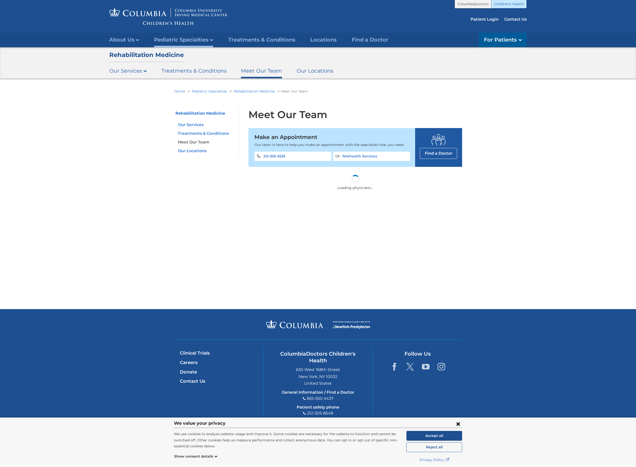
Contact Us (515, 19)
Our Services (190, 124)
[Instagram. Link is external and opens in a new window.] (441, 367)
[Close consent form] (458, 424)
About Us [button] (121, 40)
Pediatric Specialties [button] (181, 40)
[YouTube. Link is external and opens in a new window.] (426, 367)
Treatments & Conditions (261, 40)
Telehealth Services (359, 156)
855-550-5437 (320, 398)
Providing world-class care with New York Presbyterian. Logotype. (351, 325)
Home (179, 91)
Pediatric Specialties (209, 91)
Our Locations (315, 71)
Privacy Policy (432, 460)
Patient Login (485, 19)
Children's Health (509, 4)
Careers (189, 362)
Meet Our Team (261, 71)
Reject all (434, 447)
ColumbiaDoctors (473, 4)
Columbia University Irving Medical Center (294, 324)
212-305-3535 (274, 156)
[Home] (168, 16)
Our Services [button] (125, 71)
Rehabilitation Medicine (146, 54)
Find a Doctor (370, 40)
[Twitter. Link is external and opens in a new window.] (410, 367)
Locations (323, 40)
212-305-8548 (320, 413)
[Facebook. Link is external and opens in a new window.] (394, 367)
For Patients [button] (500, 40)
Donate (188, 372)
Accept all (434, 435)
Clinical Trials (195, 353)
